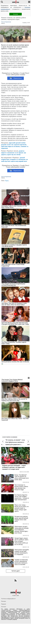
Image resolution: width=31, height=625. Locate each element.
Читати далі (15, 571)
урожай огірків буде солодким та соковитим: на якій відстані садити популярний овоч (14, 159)
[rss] (15, 580)
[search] (2, 2)
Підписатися (17, 78)
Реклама (3, 601)
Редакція (3, 604)
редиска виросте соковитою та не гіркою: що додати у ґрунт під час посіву (13, 152)
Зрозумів (15, 14)
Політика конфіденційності (8, 598)
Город (7, 180)
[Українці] (15, 2)
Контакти (3, 606)
